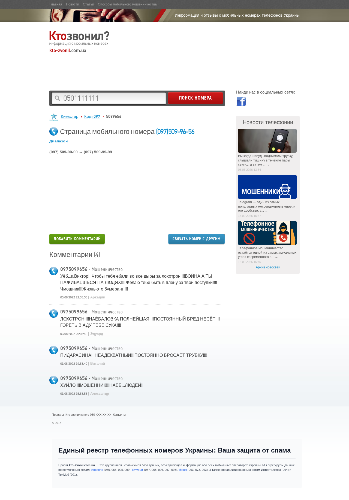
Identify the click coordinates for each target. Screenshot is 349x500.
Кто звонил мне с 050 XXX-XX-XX (88, 414)
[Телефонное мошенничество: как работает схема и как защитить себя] (268, 233)
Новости (72, 4)
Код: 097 (92, 116)
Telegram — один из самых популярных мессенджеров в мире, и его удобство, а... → (266, 206)
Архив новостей (268, 267)
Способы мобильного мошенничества (127, 4)
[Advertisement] (148, 67)
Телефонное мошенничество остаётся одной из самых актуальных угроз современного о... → (267, 252)
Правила (58, 414)
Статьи (88, 4)
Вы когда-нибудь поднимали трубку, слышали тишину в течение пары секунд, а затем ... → (265, 160)
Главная (55, 4)
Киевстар (69, 116)
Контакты (119, 414)
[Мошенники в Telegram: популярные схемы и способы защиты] (268, 187)
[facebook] (241, 102)
